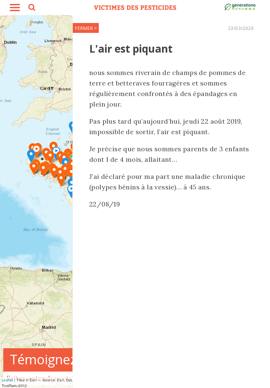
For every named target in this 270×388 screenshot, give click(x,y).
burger (15, 7)
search (31, 8)
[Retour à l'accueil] (135, 7)
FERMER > (86, 28)
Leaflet (7, 379)
